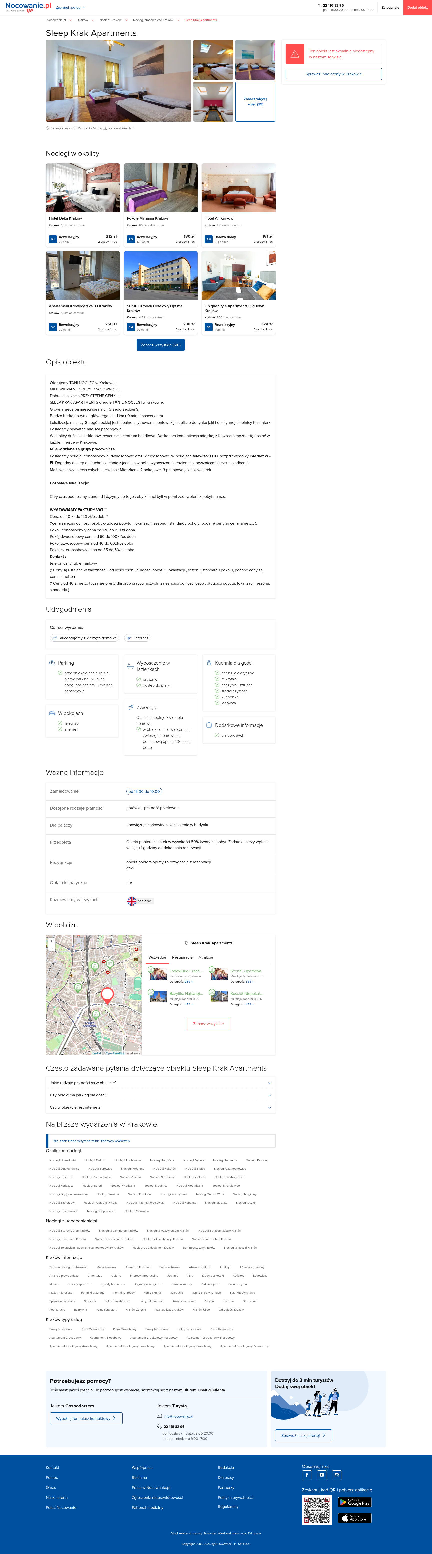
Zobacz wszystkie (208, 1023)
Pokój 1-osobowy (61, 1329)
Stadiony (90, 1301)
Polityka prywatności (236, 1497)
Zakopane (254, 1533)
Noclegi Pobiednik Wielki (101, 1202)
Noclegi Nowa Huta (63, 1160)
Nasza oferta (57, 1497)
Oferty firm (250, 1301)
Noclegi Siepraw (216, 1202)
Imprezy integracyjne (144, 1275)
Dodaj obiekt (418, 7)
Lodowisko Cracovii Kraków (194, 971)
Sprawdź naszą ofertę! (301, 1435)
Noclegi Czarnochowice (230, 1168)
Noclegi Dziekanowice (65, 1168)
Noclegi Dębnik (194, 1160)
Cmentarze (95, 1275)
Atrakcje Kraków (200, 1267)
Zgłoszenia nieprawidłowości (157, 1497)
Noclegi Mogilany (244, 1194)
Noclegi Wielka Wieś (210, 1194)
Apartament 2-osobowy (65, 1337)
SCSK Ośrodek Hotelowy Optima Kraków (155, 308)
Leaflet (97, 1053)
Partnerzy (226, 1487)
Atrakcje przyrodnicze (64, 1275)
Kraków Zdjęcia (136, 1309)
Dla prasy (226, 1477)
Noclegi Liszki (245, 1202)
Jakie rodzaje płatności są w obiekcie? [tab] (83, 1082)
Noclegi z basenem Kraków (68, 1239)
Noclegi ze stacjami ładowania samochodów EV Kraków (87, 1247)
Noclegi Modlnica (156, 1185)
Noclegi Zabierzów (62, 1202)
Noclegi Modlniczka (189, 1185)
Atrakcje (225, 1267)
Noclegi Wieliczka (123, 1185)
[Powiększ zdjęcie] (214, 60)
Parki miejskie (210, 1284)
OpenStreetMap (115, 1053)
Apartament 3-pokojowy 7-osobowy (244, 1346)
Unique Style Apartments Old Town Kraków (234, 308)
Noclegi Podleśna (225, 1160)
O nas (51, 1487)
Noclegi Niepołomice (101, 1211)
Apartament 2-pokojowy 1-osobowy (154, 1337)
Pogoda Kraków (170, 1267)
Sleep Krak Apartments (91, 32)
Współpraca (142, 1467)
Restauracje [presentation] (182, 957)
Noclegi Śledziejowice (230, 1177)
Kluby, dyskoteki (213, 1275)
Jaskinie (173, 1275)
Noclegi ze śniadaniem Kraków (153, 1247)
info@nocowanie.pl (178, 1416)
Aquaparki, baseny (252, 1267)
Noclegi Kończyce (62, 1185)
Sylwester (210, 1533)
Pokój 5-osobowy (189, 1329)
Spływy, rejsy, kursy (62, 1301)
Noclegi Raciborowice (96, 1177)
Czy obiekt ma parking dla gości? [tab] (78, 1095)
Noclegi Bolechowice (64, 1211)
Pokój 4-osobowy (157, 1329)
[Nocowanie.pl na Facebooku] (307, 1475)
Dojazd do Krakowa (137, 1267)
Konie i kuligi (152, 1292)
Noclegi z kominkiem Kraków (114, 1239)
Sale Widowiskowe (242, 1292)
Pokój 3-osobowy (124, 1329)
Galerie (116, 1275)
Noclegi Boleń (92, 1185)
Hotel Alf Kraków (219, 218)
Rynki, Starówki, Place (206, 1292)
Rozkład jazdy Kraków (169, 1309)
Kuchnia (228, 1301)
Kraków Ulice (201, 1309)
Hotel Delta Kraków (65, 218)
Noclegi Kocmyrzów (173, 1194)
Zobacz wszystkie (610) (161, 345)
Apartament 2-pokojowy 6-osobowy (188, 1346)
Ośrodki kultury (182, 1284)
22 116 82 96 (333, 5)
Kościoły (238, 1275)
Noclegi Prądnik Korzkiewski (145, 1202)
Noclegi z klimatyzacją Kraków (163, 1239)
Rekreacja (176, 1292)
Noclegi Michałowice (226, 1185)
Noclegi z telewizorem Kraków (70, 1230)
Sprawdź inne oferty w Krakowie (334, 74)
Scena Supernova (246, 971)
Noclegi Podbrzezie (128, 1160)
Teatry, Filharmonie (151, 1301)
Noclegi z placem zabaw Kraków (220, 1230)
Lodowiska (260, 1275)
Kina (190, 1275)
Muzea (54, 1284)
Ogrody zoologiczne (148, 1284)
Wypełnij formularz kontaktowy (83, 1418)
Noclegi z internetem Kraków (211, 1239)
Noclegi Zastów (130, 1177)
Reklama (139, 1477)
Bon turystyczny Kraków (199, 1247)
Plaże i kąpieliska (61, 1292)
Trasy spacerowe (184, 1301)
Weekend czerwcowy (232, 1533)
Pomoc (52, 1477)
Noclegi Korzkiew (140, 1194)
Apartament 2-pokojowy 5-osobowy (130, 1346)
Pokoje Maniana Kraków (147, 218)
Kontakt (52, 1467)
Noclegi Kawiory (257, 1160)
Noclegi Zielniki (95, 1160)
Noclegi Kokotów (165, 1168)
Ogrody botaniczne (113, 1284)
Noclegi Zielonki (195, 1177)
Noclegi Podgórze (162, 1160)
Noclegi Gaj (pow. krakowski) (69, 1194)
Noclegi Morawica (137, 1211)
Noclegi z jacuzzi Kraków (241, 1247)
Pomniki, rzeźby (124, 1292)
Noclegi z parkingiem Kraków (118, 1230)
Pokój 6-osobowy (221, 1329)
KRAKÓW (95, 128)
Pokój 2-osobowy (92, 1329)
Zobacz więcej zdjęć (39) (255, 101)
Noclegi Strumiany (162, 1177)
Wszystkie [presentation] (157, 957)
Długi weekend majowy (186, 1533)
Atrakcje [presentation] (206, 957)
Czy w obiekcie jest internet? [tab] (75, 1107)
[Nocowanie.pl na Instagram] (337, 1475)
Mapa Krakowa (106, 1267)
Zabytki (209, 1301)
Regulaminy (228, 1506)
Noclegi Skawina (108, 1194)
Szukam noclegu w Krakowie (69, 1267)
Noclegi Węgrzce (132, 1168)
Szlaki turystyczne (117, 1301)
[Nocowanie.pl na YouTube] (322, 1475)
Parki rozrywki (237, 1284)
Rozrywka (80, 1309)
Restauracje (57, 1309)
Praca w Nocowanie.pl (151, 1487)
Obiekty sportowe (80, 1284)
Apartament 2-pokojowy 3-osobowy (211, 1337)
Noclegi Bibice (195, 1168)
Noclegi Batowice (100, 1168)
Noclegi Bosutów (61, 1177)
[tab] (157, 957)
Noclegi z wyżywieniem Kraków (168, 1230)
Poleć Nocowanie (61, 1507)
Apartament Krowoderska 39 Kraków (80, 306)
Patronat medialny (148, 1507)
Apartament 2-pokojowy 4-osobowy (74, 1346)
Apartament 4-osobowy (106, 1337)
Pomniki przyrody (92, 1292)
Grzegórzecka (61, 128)
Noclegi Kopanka (185, 1202)
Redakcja (226, 1467)
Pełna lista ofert (106, 1309)
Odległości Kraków (231, 1309)
